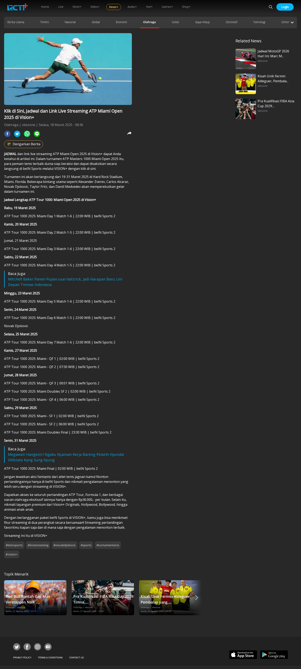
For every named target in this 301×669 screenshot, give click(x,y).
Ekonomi (121, 22)
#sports (86, 545)
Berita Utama (15, 22)
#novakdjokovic (64, 545)
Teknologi (259, 22)
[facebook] (7, 134)
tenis (28, 163)
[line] (37, 134)
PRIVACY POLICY (22, 657)
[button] (196, 597)
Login (285, 7)
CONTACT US (76, 657)
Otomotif (231, 22)
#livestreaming (38, 545)
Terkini (44, 22)
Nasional (70, 22)
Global (96, 22)
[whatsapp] (27, 134)
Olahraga (149, 22)
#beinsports (14, 545)
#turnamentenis (107, 545)
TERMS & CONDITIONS (50, 657)
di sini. (91, 168)
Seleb (175, 22)
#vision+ (12, 554)
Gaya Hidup (202, 22)
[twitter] (17, 134)
